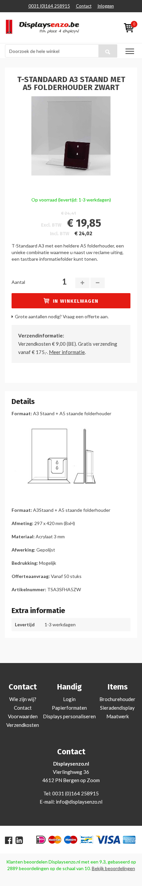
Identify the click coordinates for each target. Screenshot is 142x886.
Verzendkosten (22, 725)
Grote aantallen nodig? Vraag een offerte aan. (62, 316)
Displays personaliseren (69, 716)
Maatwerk (117, 716)
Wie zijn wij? (22, 699)
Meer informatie (67, 352)
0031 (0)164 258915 (49, 6)
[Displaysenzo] (35, 27)
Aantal (18, 282)
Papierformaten (69, 708)
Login (69, 699)
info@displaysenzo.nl (79, 802)
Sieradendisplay (117, 708)
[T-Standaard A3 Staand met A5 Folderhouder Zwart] (71, 135)
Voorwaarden (23, 716)
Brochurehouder (117, 699)
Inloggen (105, 6)
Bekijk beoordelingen (113, 868)
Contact (83, 6)
